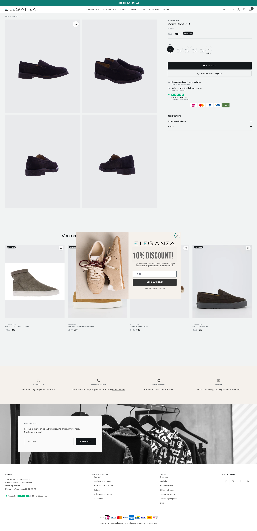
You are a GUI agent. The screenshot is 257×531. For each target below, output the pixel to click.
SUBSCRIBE (154, 282)
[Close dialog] (177, 235)
